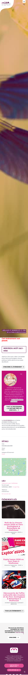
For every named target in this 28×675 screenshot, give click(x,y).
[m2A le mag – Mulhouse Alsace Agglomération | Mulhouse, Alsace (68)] (11, 3)
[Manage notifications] (24, 672)
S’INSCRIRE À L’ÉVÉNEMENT (12, 367)
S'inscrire (13, 637)
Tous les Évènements (13, 611)
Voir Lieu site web (6, 493)
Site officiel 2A (13, 670)
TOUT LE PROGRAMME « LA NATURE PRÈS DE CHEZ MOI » (14, 408)
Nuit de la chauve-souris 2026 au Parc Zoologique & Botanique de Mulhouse (13, 526)
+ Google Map (15, 487)
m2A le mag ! (19, 633)
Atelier (3, 454)
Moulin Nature (7, 420)
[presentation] (13, 509)
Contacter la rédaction (14, 665)
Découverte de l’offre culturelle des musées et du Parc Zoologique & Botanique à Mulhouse (14, 597)
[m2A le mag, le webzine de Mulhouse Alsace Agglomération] (14, 652)
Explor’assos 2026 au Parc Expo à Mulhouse (13, 561)
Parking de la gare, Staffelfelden (10, 483)
